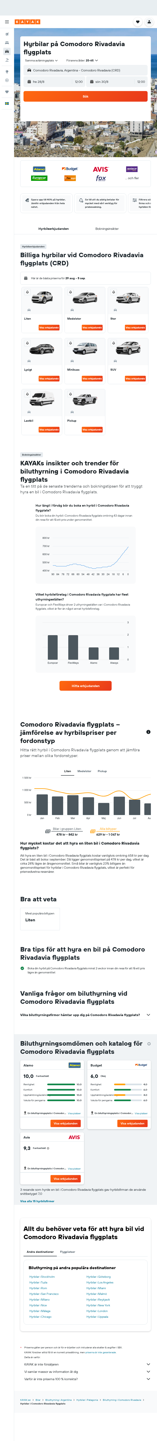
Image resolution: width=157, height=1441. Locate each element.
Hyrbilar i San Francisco (44, 1294)
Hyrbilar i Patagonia (87, 1399)
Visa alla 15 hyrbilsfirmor (37, 1201)
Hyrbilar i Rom (38, 1288)
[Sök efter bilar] (7, 51)
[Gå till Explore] (7, 72)
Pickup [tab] (102, 771)
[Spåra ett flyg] (7, 80)
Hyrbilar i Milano (39, 1299)
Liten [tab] (67, 771)
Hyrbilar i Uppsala (97, 1317)
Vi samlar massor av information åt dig (51, 1372)
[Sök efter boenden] (7, 43)
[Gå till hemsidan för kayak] (27, 21)
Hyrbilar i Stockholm (42, 1277)
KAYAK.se (25, 1399)
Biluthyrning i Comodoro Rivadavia (122, 1399)
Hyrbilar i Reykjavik (98, 1299)
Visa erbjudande (49, 327)
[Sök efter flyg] (7, 34)
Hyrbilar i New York (98, 1305)
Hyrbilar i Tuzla (38, 1282)
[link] (85, 686)
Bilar (38, 1399)
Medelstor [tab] (84, 771)
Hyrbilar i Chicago (40, 1317)
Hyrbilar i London (97, 1311)
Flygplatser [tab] (67, 1252)
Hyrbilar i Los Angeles (99, 1282)
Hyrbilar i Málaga (39, 1311)
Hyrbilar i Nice (38, 1305)
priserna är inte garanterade (100, 1352)
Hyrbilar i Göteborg (98, 1277)
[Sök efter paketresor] (7, 60)
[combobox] (42, 60)
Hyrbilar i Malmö (96, 1294)
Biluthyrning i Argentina (58, 1399)
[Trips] (7, 92)
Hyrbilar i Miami (96, 1288)
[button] (6, 21)
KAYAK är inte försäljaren (41, 1364)
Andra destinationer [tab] (40, 1252)
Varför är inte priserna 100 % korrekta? (51, 1379)
